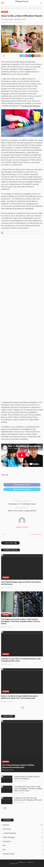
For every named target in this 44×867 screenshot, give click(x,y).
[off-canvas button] (2, 3)
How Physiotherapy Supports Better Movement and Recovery (18, 766)
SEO (23, 850)
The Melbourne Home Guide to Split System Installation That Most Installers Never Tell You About (20, 621)
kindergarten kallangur (31, 106)
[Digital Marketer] (22, 1)
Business (4, 12)
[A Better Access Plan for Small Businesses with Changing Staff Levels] (22, 644)
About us (31, 862)
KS (7, 475)
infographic (23, 841)
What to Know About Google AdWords (22, 511)
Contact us (21, 862)
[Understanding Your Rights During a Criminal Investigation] (6, 779)
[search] (41, 3)
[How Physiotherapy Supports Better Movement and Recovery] (22, 567)
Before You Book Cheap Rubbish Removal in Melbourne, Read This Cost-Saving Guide (19, 697)
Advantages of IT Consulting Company (22, 504)
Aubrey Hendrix (8, 19)
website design (23, 854)
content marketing (23, 833)
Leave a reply (9, 543)
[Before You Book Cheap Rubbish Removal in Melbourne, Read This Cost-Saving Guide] (22, 681)
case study (23, 829)
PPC (23, 845)
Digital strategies (23, 837)
